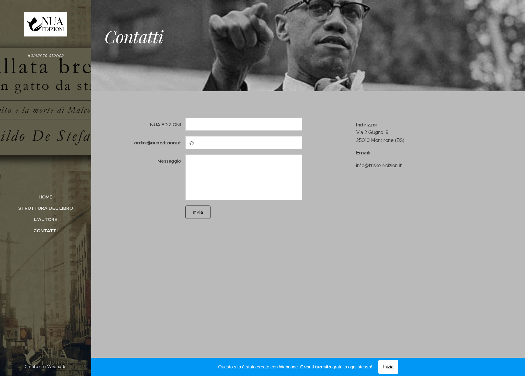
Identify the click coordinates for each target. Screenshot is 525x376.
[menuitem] (45, 196)
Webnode (56, 366)
